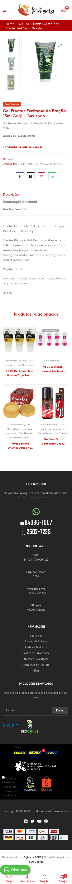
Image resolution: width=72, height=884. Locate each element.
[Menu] (6, 10)
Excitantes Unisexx (16, 360)
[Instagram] (46, 821)
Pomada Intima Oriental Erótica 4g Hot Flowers (19, 446)
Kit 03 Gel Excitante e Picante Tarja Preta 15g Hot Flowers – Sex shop (19, 373)
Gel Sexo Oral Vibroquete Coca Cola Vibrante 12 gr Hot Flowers (52, 442)
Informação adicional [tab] (20, 202)
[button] (60, 45)
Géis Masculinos (25, 365)
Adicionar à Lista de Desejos (24, 147)
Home (10, 24)
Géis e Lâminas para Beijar (52, 433)
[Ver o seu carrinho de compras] (63, 10)
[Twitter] (33, 821)
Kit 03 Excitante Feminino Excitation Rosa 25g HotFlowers (52, 369)
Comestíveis (59, 428)
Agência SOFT (33, 857)
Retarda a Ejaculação (50, 163)
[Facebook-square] (26, 821)
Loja (20, 24)
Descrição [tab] (11, 194)
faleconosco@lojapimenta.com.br (36, 497)
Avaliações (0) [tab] (14, 209)
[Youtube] (39, 821)
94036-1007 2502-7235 (36, 527)
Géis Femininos (26, 163)
